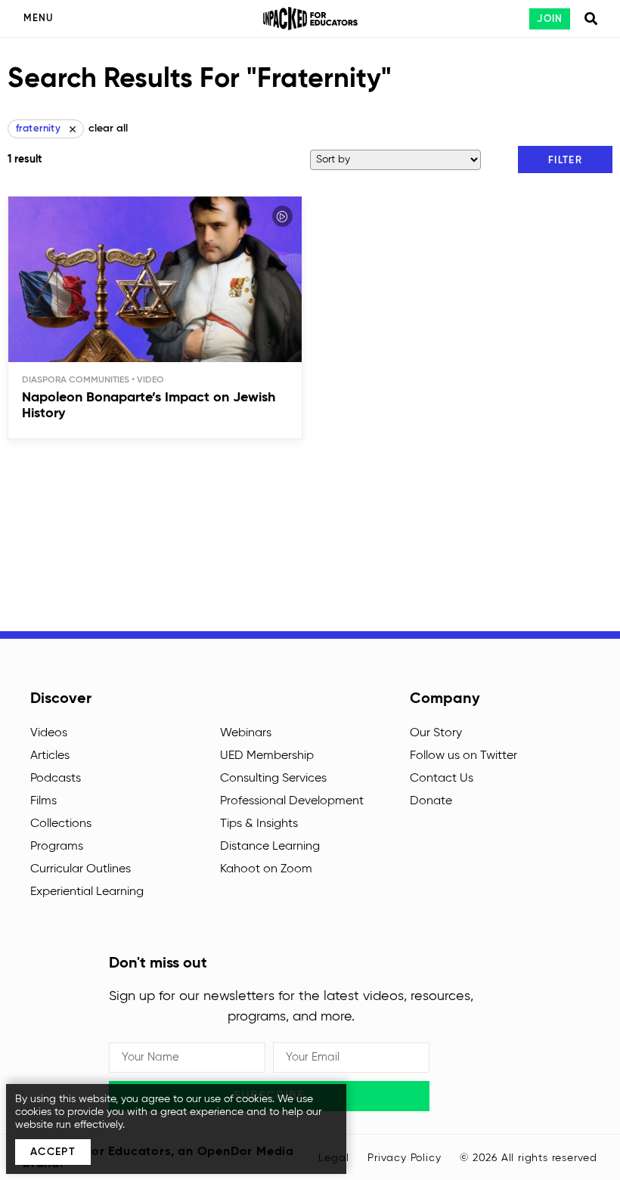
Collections (60, 824)
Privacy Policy (404, 1158)
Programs (56, 847)
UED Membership (267, 756)
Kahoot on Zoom (266, 869)
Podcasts (55, 779)
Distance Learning (270, 847)
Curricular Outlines (80, 869)
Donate (431, 801)
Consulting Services (273, 779)
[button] (565, 159)
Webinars (245, 733)
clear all (108, 128)
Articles (50, 756)
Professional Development (292, 801)
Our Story (436, 733)
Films (43, 801)
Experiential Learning (87, 892)
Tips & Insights (259, 824)
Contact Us (441, 779)
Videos (48, 733)
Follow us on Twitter (463, 756)
